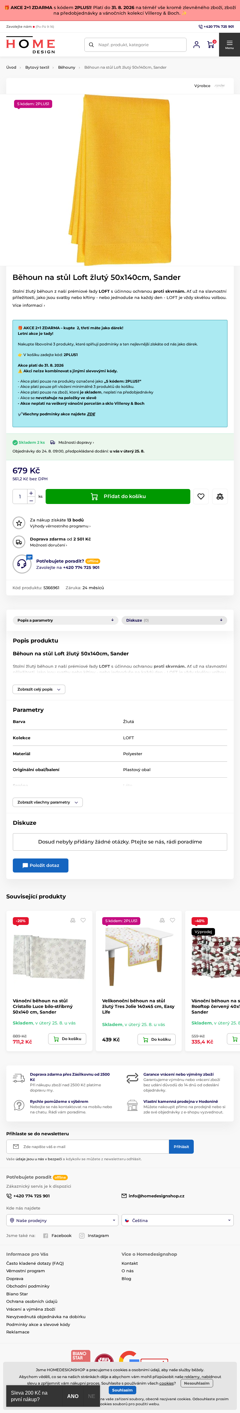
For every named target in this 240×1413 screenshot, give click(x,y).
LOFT (128, 737)
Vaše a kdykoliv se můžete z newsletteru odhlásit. (74, 1159)
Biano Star (17, 1293)
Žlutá (128, 721)
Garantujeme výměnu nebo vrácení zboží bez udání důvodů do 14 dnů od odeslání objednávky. (181, 1085)
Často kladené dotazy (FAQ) (35, 1263)
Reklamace (17, 1331)
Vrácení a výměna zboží (30, 1309)
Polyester (132, 753)
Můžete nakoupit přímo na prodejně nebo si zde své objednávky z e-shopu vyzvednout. (184, 1109)
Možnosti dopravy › (76, 442)
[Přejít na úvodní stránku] (30, 44)
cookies (166, 1383)
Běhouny (66, 67)
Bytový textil (37, 67)
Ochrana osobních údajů (32, 1301)
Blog (126, 1278)
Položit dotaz (43, 865)
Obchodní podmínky (27, 1285)
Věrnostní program (25, 1270)
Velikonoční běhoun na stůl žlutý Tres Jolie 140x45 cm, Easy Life (138, 1006)
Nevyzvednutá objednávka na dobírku (46, 1316)
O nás (128, 1270)
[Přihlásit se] (196, 45)
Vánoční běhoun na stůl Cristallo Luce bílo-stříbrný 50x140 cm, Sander (42, 1006)
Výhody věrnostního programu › (60, 526)
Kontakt (130, 1263)
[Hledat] (91, 45)
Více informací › (28, 305)
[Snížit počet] (31, 500)
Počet (20, 496)
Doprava (14, 1278)
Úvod (11, 67)
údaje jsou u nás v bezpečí (39, 1159)
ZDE (91, 414)
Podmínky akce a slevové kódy (38, 1324)
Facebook (62, 1235)
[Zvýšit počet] (31, 493)
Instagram (98, 1235)
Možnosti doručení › (48, 545)
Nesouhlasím (197, 1383)
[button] (229, 44)
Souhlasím (122, 1390)
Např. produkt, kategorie (123, 44)
